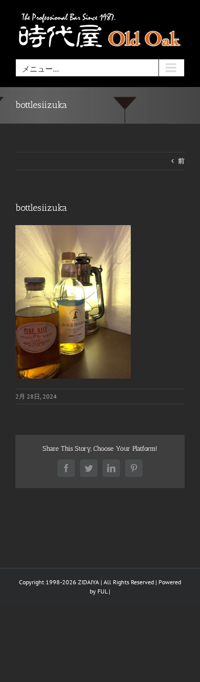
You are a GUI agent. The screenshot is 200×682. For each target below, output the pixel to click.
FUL (102, 591)
